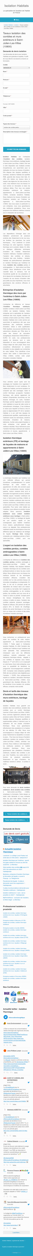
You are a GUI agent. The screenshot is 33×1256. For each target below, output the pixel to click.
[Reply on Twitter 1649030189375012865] (4, 1165)
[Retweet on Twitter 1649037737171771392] (7, 1136)
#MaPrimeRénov (17, 1213)
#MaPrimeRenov (22, 1034)
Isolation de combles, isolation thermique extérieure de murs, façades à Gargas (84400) (16, 949)
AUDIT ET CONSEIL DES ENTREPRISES (15, 1079)
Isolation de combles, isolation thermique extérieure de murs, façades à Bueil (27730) (15, 936)
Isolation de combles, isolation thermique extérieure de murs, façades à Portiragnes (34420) (15, 915)
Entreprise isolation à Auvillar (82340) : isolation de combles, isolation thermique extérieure (14, 930)
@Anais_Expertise (17, 1070)
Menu (17, 20)
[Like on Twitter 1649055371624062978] (10, 1104)
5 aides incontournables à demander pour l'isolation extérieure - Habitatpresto (16, 889)
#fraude (7, 1060)
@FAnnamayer (8, 1038)
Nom (5, 71)
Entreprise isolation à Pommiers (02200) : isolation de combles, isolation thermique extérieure (15, 978)
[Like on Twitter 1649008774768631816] (10, 1228)
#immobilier (7, 1056)
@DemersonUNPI (9, 1068)
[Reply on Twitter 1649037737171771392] (4, 1136)
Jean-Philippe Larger (14, 1051)
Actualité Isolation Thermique (12, 850)
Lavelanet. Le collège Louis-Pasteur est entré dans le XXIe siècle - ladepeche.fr (15, 856)
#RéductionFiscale (9, 1093)
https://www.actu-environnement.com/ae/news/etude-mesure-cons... (15, 1040)
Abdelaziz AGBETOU (14, 1110)
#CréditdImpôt (9, 1087)
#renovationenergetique (11, 1058)
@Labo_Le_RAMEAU (10, 1180)
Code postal (7, 116)
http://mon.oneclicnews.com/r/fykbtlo (15, 1101)
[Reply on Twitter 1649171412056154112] (4, 1045)
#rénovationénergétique (11, 1033)
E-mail (5, 88)
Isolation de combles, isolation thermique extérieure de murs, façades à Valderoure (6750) (15, 971)
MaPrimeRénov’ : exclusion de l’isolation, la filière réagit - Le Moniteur (16, 899)
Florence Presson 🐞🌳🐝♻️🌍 (17, 1170)
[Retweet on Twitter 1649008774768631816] (7, 1228)
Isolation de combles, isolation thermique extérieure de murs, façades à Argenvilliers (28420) (15, 956)
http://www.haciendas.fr (11, 1225)
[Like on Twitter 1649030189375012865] (10, 1165)
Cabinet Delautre (12, 1141)
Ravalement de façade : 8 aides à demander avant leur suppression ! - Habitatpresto (14, 883)
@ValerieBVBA (20, 1068)
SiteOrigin (15, 1252)
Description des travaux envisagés (15, 132)
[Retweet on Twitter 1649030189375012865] (7, 1165)
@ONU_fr (24, 1191)
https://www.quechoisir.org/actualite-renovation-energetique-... (15, 1065)
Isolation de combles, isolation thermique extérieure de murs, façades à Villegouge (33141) (14, 943)
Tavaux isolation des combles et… (16, 814)
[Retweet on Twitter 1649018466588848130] (7, 1197)
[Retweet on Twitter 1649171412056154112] (7, 1045)
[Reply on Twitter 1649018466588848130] (4, 1197)
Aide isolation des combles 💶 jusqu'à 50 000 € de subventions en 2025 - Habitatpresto (16, 869)
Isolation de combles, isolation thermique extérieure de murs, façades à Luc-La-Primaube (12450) (14, 963)
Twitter (14, 1045)
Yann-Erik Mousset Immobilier (17, 1202)
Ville (5, 107)
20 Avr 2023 (25, 1023)
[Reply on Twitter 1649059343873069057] (4, 1072)
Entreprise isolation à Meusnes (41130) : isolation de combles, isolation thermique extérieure (14, 922)
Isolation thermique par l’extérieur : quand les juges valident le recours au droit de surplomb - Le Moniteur (16, 862)
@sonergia (18, 1036)
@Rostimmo (7, 1070)
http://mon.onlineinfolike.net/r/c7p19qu (15, 1131)
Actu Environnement (14, 1023)
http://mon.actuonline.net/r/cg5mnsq (15, 1162)
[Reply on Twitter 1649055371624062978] (4, 1104)
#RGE (26, 1062)
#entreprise (20, 1062)
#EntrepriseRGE (9, 1158)
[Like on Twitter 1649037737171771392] (10, 1136)
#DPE (13, 1056)
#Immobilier (7, 1223)
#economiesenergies (10, 1034)
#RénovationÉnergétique (11, 1089)
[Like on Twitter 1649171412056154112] (10, 1045)
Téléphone (7, 96)
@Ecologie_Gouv (9, 1036)
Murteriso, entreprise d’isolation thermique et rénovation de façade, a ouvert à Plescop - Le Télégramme (16, 876)
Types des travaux (9, 124)
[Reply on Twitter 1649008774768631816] (4, 1228)
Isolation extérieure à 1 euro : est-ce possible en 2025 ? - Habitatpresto (14, 894)
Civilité (5, 65)
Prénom (6, 80)
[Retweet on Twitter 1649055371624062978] (7, 1104)
